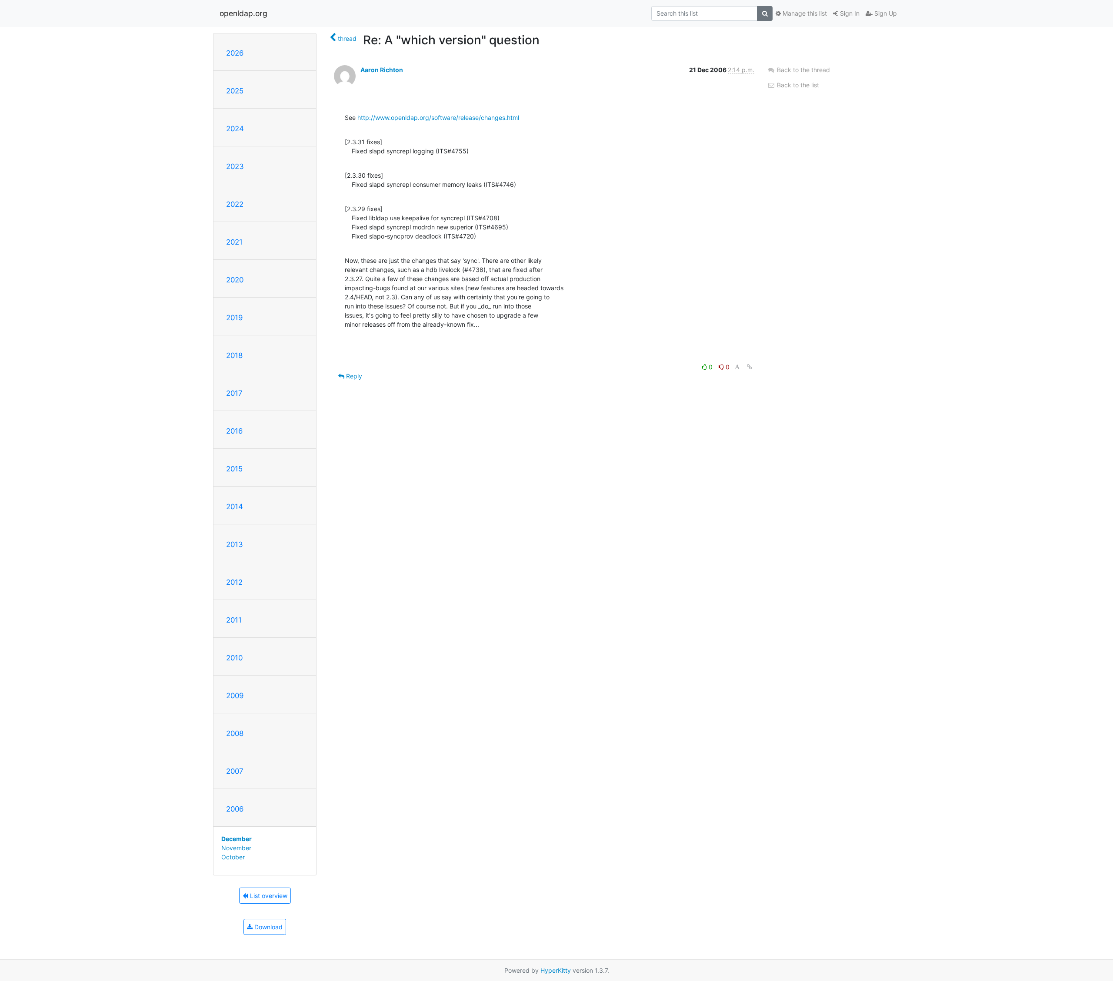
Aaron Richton (381, 69)
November (236, 848)
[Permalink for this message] (749, 366)
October (233, 857)
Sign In (849, 13)
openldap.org (243, 13)
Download (268, 927)
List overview (267, 895)
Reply (353, 376)
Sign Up (885, 13)
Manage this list (804, 13)
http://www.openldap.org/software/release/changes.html (438, 117)
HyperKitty (555, 970)
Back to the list (797, 85)
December (236, 838)
